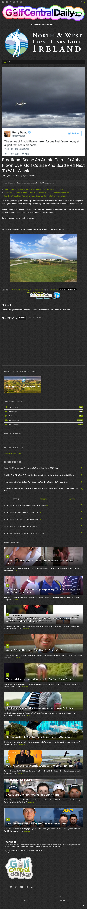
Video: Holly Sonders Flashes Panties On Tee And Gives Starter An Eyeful (40, 679)
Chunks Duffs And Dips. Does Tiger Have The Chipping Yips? (34, 650)
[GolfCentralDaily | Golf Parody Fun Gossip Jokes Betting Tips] (43, 20)
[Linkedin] (17, 2)
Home (24, 897)
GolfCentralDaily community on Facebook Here (25, 290)
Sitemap (62, 900)
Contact (62, 897)
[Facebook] (3, 2)
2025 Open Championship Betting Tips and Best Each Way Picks (36, 823)
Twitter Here (53, 290)
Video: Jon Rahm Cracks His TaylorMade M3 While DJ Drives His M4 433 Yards (33, 189)
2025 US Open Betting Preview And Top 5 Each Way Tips (32, 795)
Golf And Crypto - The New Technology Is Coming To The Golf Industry (39, 737)
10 (8, 819)
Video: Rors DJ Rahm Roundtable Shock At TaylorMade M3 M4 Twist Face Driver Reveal (36, 193)
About (24, 900)
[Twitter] (7, 2)
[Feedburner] (21, 2)
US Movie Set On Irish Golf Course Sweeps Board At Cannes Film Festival (40, 766)
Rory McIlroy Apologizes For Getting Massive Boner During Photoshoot (40, 708)
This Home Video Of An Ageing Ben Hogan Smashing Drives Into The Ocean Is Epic (35, 196)
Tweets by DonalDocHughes (12, 453)
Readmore (19, 571)
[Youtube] (14, 2)
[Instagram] (10, 2)
